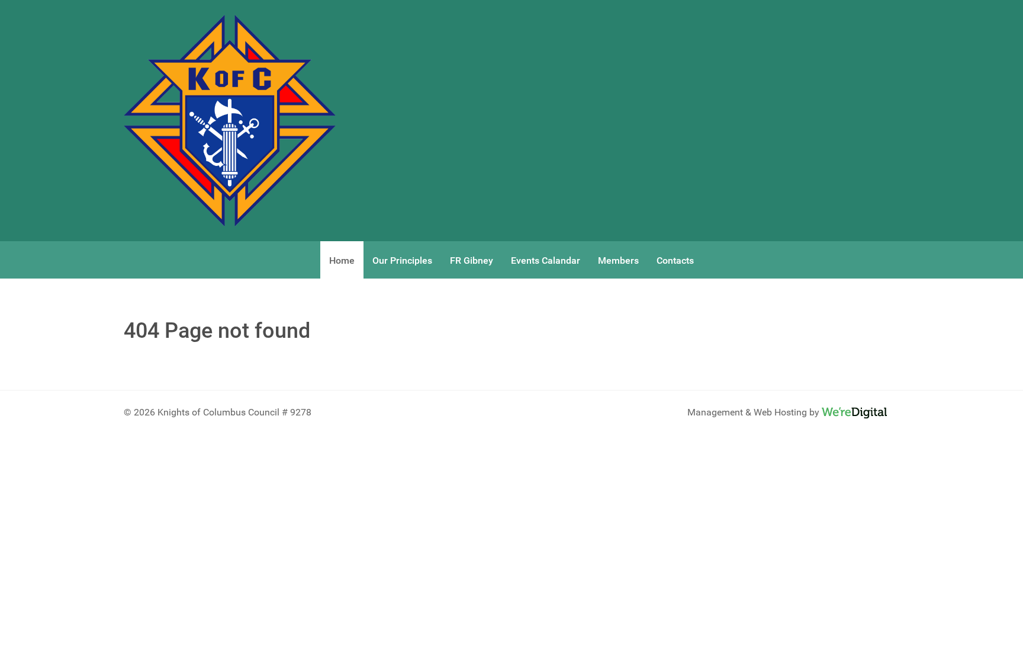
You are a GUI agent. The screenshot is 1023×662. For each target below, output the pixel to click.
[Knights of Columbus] (230, 120)
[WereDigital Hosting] (854, 412)
